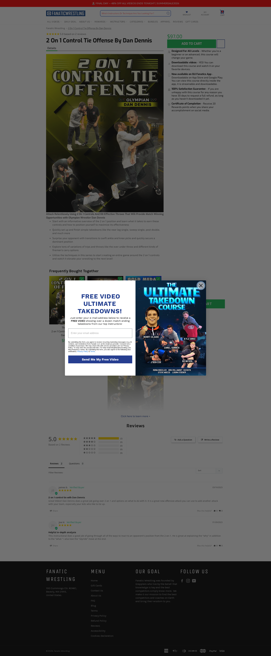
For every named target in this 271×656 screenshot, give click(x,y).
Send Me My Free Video (100, 359)
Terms (92, 351)
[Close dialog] (201, 286)
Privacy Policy (82, 351)
